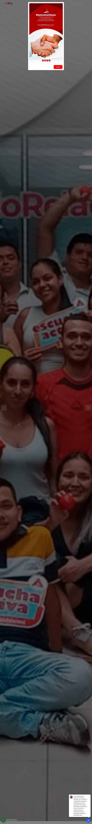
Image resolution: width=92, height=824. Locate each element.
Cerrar (58, 67)
